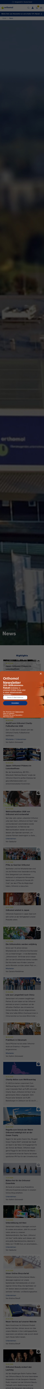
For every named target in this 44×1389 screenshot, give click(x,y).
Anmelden (15, 703)
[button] (40, 673)
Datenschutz (19, 712)
